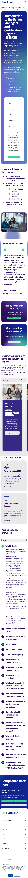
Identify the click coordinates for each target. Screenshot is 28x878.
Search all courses (14, 342)
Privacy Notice (15, 871)
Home (3, 7)
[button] (5, 249)
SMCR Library (15, 91)
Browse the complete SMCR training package (12, 379)
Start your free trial (14, 318)
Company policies (5, 864)
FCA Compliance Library (14, 88)
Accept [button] (11, 875)
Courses (7, 7)
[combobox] (14, 132)
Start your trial (14, 157)
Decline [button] (17, 875)
